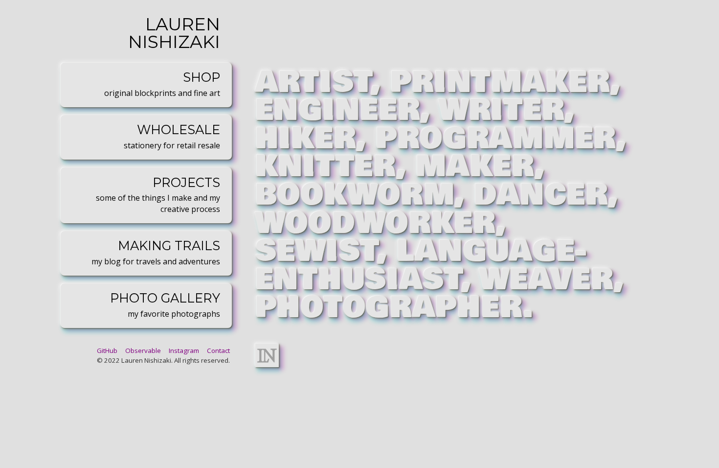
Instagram (184, 350)
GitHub (107, 350)
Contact (218, 350)
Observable (143, 350)
